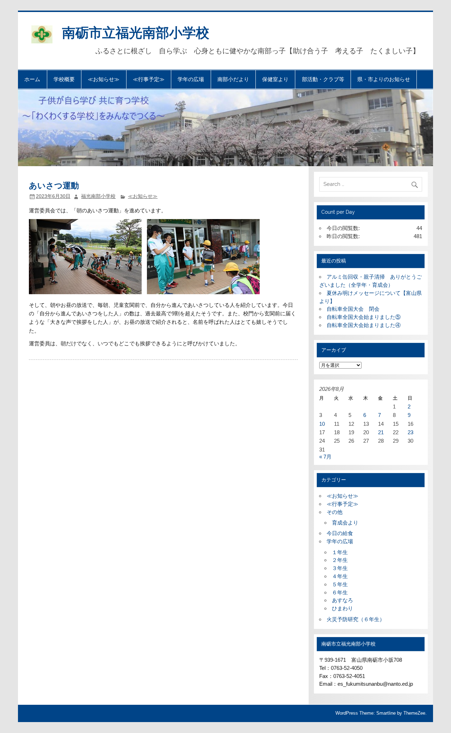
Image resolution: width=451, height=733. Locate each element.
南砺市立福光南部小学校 (135, 32)
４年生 (340, 576)
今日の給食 (340, 533)
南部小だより (233, 79)
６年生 (340, 592)
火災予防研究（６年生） (356, 619)
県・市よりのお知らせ (383, 79)
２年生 (340, 560)
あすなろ (342, 600)
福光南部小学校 (98, 196)
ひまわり (342, 608)
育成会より (345, 523)
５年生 (340, 584)
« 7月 (325, 457)
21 (381, 432)
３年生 (340, 568)
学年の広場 (191, 79)
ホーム (32, 79)
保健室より (275, 79)
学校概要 (64, 79)
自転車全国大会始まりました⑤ (364, 317)
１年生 (340, 552)
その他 (334, 512)
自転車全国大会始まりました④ (364, 325)
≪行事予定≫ (149, 79)
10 (322, 424)
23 (410, 432)
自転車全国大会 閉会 (353, 309)
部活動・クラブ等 (323, 79)
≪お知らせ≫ (103, 79)
